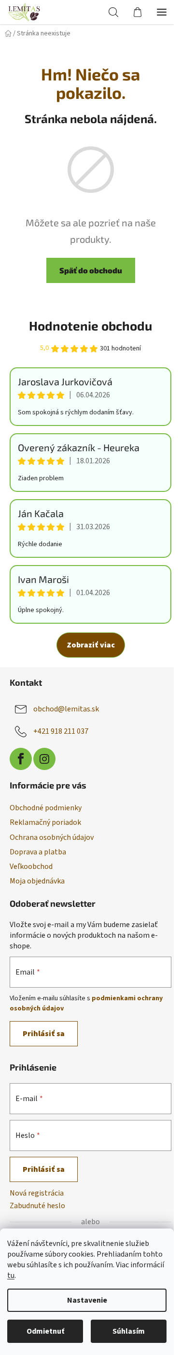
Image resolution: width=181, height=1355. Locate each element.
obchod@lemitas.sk (66, 708)
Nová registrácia (37, 1193)
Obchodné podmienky (46, 808)
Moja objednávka (37, 881)
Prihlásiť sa (44, 1033)
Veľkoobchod (31, 866)
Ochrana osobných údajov (52, 837)
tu (10, 1275)
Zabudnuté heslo (37, 1205)
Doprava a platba (38, 852)
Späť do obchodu (90, 270)
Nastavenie (87, 1300)
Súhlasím (128, 1331)
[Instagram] (44, 759)
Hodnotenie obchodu (90, 325)
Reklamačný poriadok (45, 822)
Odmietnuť (45, 1331)
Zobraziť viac (91, 645)
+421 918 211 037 (60, 730)
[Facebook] (21, 759)
